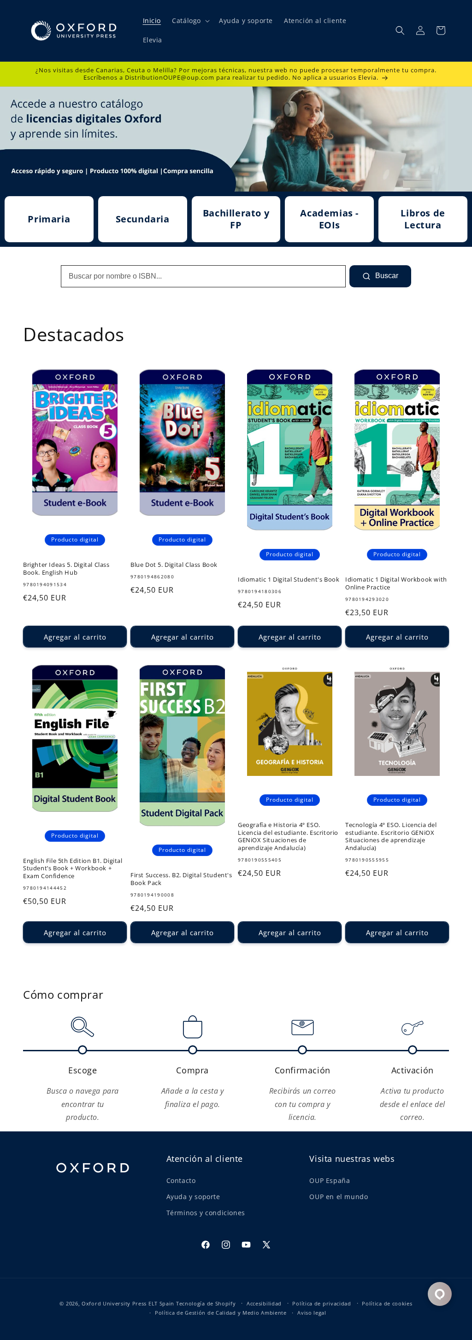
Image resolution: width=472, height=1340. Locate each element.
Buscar (385, 276)
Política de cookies (387, 1303)
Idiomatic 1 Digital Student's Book (288, 579)
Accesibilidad (264, 1303)
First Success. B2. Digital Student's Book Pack (181, 879)
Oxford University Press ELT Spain (128, 1303)
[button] (189, 20)
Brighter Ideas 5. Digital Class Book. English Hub (66, 569)
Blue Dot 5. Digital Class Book (174, 565)
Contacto (181, 1180)
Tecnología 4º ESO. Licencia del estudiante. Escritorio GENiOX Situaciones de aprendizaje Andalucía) (391, 836)
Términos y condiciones (205, 1212)
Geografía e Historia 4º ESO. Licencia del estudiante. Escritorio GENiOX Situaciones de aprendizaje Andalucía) (288, 836)
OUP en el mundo (338, 1196)
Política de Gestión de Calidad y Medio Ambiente (221, 1312)
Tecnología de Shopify (206, 1303)
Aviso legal (311, 1312)
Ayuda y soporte (193, 1196)
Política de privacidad (321, 1303)
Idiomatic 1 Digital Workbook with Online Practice (396, 583)
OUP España (329, 1180)
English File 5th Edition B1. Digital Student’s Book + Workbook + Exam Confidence (73, 868)
